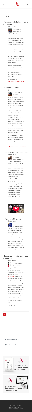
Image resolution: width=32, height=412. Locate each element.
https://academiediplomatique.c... (16, 81)
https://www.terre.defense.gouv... (17, 146)
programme (11, 276)
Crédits (21, 407)
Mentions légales (13, 407)
